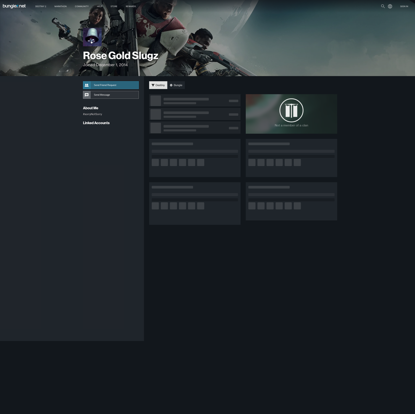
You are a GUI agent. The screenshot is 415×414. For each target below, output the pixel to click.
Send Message (102, 95)
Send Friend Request (105, 85)
